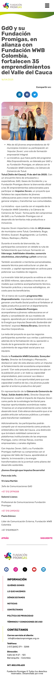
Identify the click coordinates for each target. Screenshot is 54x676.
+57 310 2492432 (10, 510)
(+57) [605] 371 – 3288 (18, 646)
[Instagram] (15, 569)
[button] (19, 94)
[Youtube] (34, 569)
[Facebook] (6, 569)
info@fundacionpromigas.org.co (23, 638)
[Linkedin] (43, 569)
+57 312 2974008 (10, 491)
